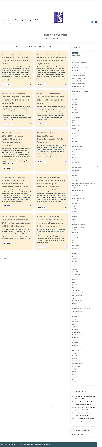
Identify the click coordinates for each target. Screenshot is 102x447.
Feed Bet (74, 175)
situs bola (74, 211)
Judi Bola (74, 282)
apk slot (74, 120)
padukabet (74, 261)
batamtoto (74, 235)
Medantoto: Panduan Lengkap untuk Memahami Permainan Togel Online (51, 60)
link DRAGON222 (76, 332)
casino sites (75, 70)
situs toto (74, 250)
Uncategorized (7, 84)
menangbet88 (75, 180)
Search (76, 47)
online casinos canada (77, 295)
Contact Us (9, 24)
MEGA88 (74, 303)
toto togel (74, 264)
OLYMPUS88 (75, 329)
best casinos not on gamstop (79, 62)
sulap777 (74, 115)
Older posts (4, 258)
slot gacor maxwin (76, 274)
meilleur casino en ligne (78, 190)
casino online (75, 65)
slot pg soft (75, 102)
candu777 (74, 206)
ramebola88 (75, 201)
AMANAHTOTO (75, 237)
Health (15, 20)
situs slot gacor (76, 366)
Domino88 (74, 279)
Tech (36, 20)
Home (2, 20)
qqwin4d (74, 298)
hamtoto (74, 123)
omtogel (74, 313)
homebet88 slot (76, 361)
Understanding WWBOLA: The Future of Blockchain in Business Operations (50, 222)
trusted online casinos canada (79, 67)
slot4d (73, 172)
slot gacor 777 (75, 162)
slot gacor (74, 96)
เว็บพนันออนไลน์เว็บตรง (77, 363)
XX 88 (73, 219)
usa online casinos (77, 300)
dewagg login (75, 258)
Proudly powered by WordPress (22, 444)
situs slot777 (75, 125)
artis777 (74, 128)
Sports (31, 20)
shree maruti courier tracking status (81, 308)
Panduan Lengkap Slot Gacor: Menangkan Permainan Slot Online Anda (16, 99)
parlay (73, 256)
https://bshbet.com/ (77, 334)
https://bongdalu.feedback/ (79, 224)
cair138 (74, 159)
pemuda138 (75, 107)
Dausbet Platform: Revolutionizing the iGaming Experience (50, 139)
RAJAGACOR (75, 345)
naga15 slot (75, 358)
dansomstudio (76, 55)
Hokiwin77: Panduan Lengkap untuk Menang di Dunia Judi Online (51, 99)
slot (73, 193)
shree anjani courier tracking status (81, 306)
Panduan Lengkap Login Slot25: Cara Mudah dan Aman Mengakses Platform (15, 183)
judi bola (74, 141)
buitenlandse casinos (77, 340)
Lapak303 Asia (75, 337)
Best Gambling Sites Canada (79, 348)
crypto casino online (77, 149)
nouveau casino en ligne (78, 88)
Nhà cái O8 (75, 232)
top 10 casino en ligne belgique (80, 91)
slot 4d (74, 208)
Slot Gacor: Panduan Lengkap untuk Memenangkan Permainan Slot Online (51, 183)
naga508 (74, 94)
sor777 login (75, 170)
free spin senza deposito (78, 151)
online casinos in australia (78, 73)
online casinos (76, 290)
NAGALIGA (74, 287)
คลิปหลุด (74, 319)
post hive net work (55, 35)
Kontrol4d (74, 216)
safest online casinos (77, 292)
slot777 (74, 187)
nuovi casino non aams (78, 86)
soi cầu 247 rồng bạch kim (78, 227)
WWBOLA (74, 355)
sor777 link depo (76, 117)
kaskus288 (75, 112)
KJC (73, 222)
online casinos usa (77, 311)
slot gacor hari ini (76, 165)
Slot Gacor (75, 277)
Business (8, 20)
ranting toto (75, 369)
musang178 (75, 271)
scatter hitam (75, 99)
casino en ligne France (77, 81)
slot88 (73, 327)
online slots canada (77, 60)
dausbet (74, 371)
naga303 (74, 253)
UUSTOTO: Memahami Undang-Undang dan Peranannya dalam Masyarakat (84, 420)
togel (73, 324)
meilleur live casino (77, 146)
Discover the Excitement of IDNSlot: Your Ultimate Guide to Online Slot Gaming (16, 222)
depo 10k (74, 109)
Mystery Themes (46, 444)
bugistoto (74, 374)
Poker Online (75, 350)
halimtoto (74, 243)
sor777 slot (75, 195)
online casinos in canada (78, 75)
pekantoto (74, 157)
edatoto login (75, 245)
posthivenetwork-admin (19, 54)
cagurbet (74, 376)
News (26, 20)
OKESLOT (74, 353)
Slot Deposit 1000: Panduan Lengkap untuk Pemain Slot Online (15, 60)
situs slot (74, 214)
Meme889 (74, 285)
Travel (3, 24)
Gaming (20, 20)
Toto (73, 266)
